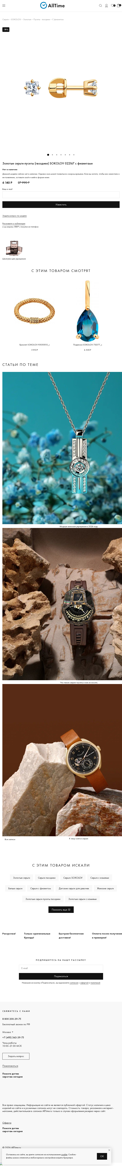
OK (102, 1156)
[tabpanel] (61, 88)
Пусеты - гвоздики (42, 19)
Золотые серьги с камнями (82, 899)
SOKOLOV (16, 19)
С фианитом (58, 19)
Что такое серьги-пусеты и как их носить (78, 682)
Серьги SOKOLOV (72, 877)
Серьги (5, 19)
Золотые (27, 19)
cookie (64, 1154)
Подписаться (61, 976)
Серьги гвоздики (46, 877)
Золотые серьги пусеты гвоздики (42, 899)
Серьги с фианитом (40, 888)
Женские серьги (105, 888)
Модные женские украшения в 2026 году (79, 526)
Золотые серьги (21, 877)
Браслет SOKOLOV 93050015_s (35, 344)
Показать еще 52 (61, 909)
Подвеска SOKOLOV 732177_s (87, 344)
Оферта (6, 1122)
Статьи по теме (20, 364)
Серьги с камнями (99, 877)
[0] (112, 5)
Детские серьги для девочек (74, 888)
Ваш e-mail (7, 189)
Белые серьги (15, 888)
